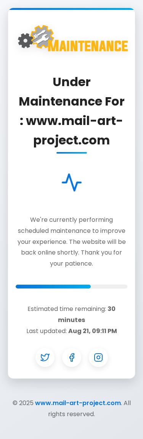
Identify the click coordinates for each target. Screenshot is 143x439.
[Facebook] (71, 357)
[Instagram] (98, 357)
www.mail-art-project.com (78, 403)
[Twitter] (45, 357)
